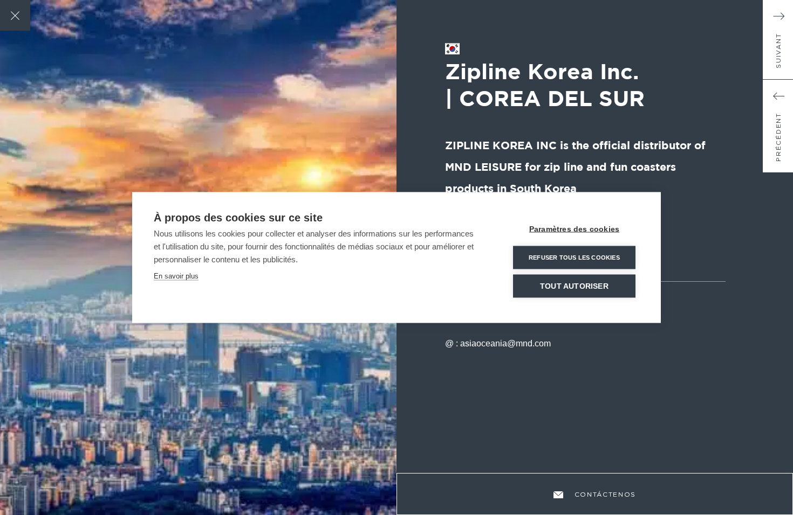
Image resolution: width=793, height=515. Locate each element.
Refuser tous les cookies (574, 257)
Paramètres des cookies (574, 229)
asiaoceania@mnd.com (505, 343)
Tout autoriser (574, 286)
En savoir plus (176, 276)
